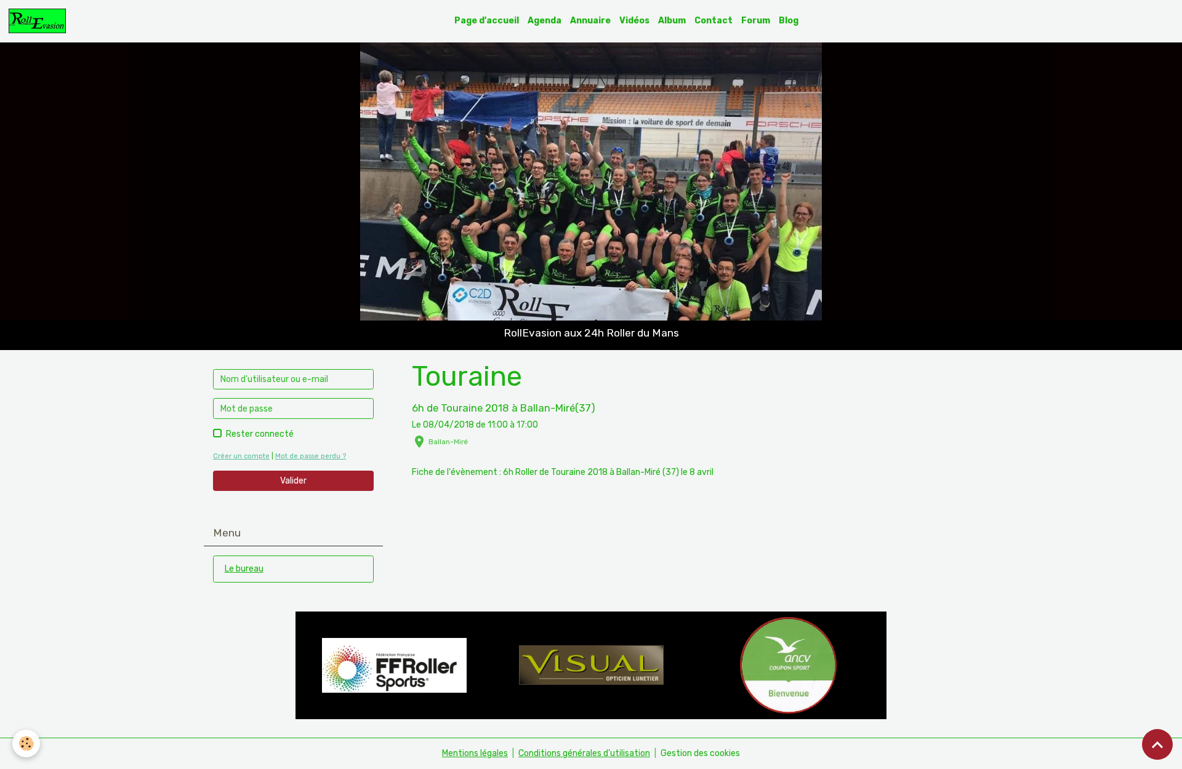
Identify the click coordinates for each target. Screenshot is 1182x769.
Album (672, 20)
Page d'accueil (486, 20)
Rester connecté (260, 434)
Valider (293, 481)
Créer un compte (241, 456)
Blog (788, 20)
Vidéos (634, 20)
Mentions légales (475, 753)
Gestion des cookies (700, 753)
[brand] (39, 21)
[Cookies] (26, 743)
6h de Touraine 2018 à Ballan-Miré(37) (503, 408)
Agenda (544, 20)
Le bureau (244, 569)
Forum (755, 20)
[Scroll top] (1157, 744)
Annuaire (590, 20)
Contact (713, 20)
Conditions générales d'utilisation (584, 753)
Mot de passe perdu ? (310, 456)
